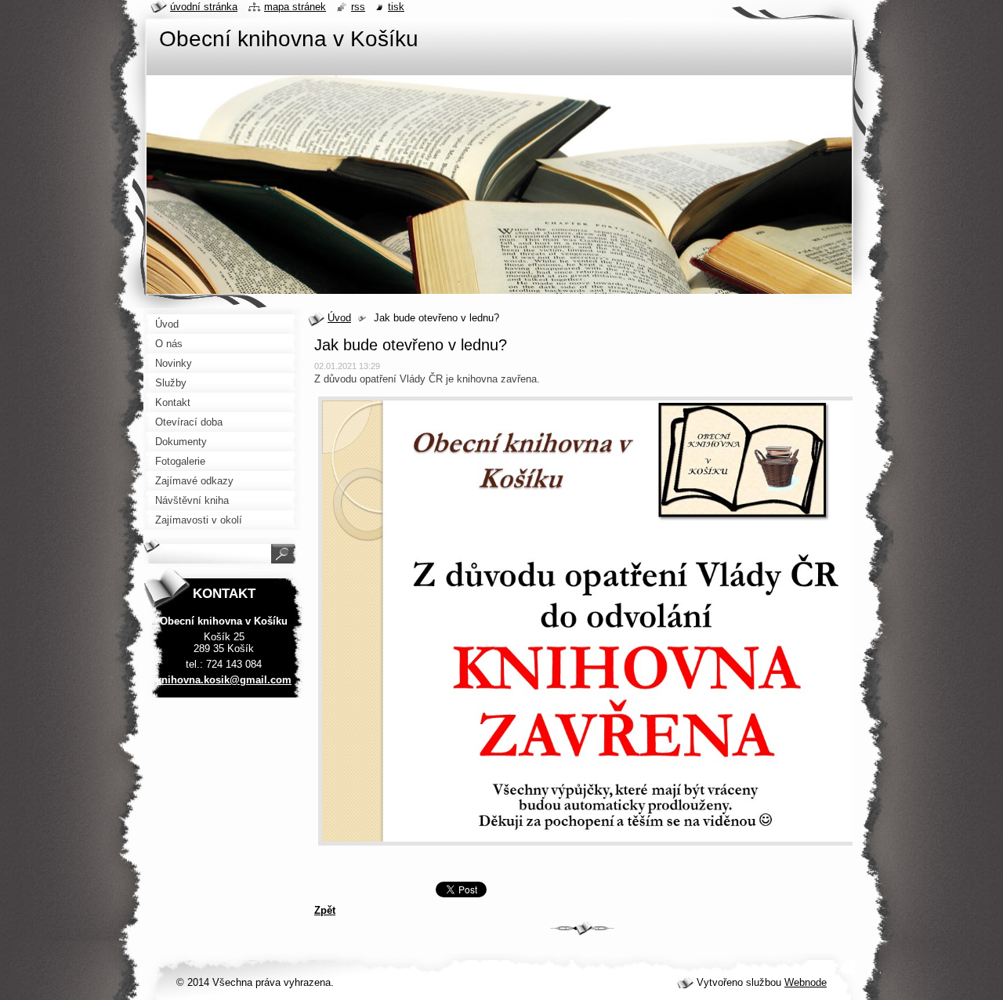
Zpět (324, 910)
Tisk (396, 7)
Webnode (805, 982)
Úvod (339, 318)
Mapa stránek (295, 7)
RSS (358, 7)
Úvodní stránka (203, 7)
